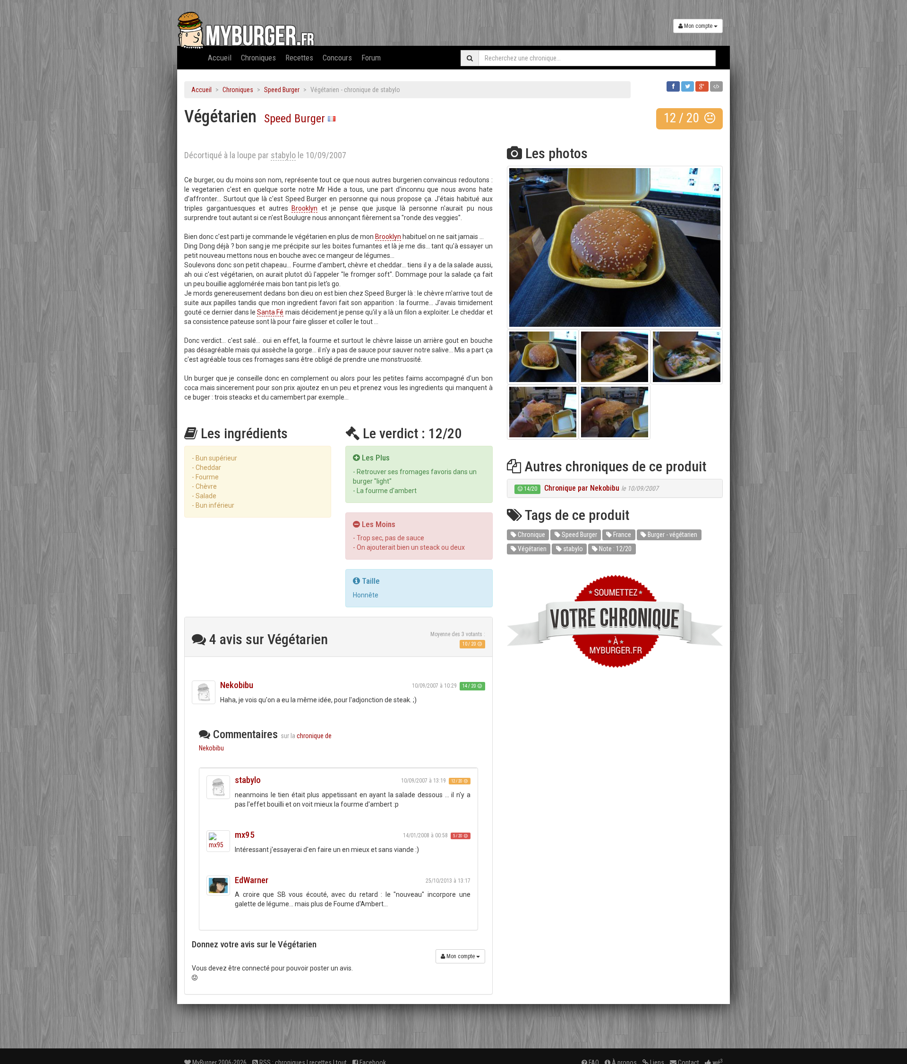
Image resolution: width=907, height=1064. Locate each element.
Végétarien (531, 549)
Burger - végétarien (671, 534)
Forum (371, 57)
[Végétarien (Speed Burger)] (615, 247)
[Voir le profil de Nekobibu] (203, 692)
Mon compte (698, 26)
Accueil (219, 57)
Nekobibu (236, 685)
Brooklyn (304, 208)
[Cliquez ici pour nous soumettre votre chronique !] (615, 621)
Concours (337, 57)
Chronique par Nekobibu (581, 488)
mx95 (245, 834)
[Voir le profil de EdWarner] (218, 885)
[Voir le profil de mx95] (218, 841)
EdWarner (251, 880)
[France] (331, 118)
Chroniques (258, 57)
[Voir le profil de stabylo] (218, 787)
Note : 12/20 (615, 549)
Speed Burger (281, 90)
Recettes (299, 57)
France (621, 534)
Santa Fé (270, 312)
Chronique (530, 534)
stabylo (248, 780)
